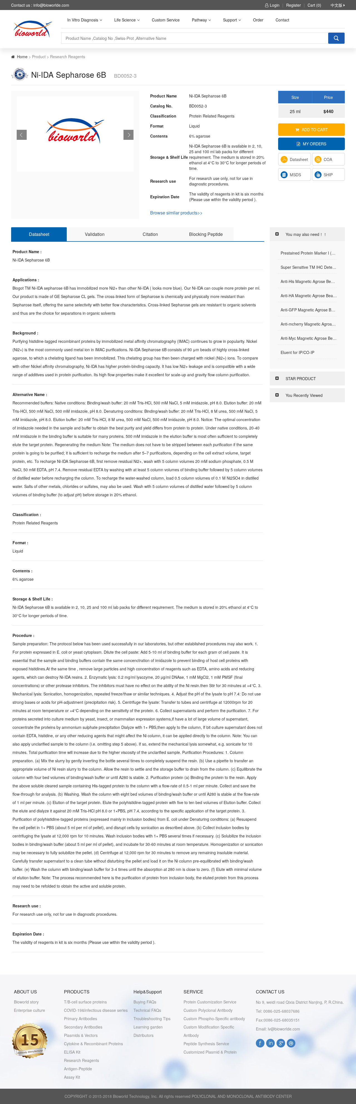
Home (22, 56)
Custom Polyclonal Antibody (208, 1010)
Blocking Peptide (206, 234)
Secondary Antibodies (83, 1027)
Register (293, 5)
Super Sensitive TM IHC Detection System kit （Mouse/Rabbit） (309, 267)
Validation (95, 234)
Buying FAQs (145, 1002)
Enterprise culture (29, 1010)
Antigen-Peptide (78, 1068)
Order (258, 20)
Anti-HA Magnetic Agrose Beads (309, 295)
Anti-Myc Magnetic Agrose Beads (309, 338)
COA (328, 159)
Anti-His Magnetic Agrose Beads (309, 281)
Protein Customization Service (210, 1002)
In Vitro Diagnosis (82, 20)
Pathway (199, 20)
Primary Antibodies (80, 1018)
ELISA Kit (72, 1052)
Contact (282, 20)
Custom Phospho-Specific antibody (214, 1018)
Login (275, 5)
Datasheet (299, 159)
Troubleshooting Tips (152, 1018)
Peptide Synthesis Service (206, 1043)
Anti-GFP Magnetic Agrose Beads (309, 309)
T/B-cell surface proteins (85, 1002)
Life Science (125, 20)
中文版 (337, 5)
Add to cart (315, 129)
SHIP (328, 174)
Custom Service (166, 20)
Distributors (144, 1035)
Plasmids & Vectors (81, 1035)
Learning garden (148, 1027)
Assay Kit (72, 1077)
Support (230, 20)
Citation (150, 234)
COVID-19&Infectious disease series (96, 1010)
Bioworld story (26, 1002)
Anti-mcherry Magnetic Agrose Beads (309, 324)
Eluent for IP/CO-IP (297, 352)
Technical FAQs (147, 1010)
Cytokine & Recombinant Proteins (93, 1043)
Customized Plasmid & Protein (210, 1052)
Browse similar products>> (176, 212)
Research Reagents (81, 1060)
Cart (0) (314, 5)
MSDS (295, 174)
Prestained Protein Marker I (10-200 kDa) (309, 253)
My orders (314, 143)
